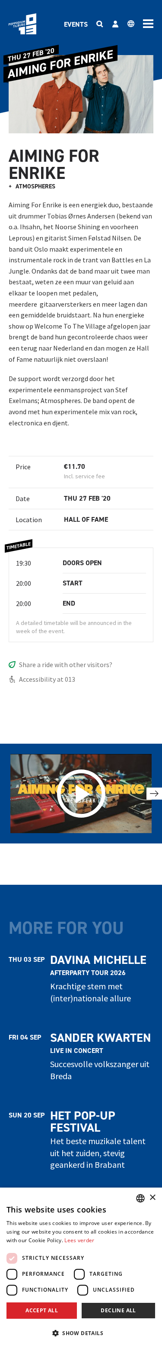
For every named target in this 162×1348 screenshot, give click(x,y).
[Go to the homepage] (22, 23)
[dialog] (81, 1268)
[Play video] (81, 793)
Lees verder (79, 1240)
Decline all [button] (118, 1310)
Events (76, 24)
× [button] (152, 1197)
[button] (81, 1333)
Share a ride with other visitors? (65, 664)
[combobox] (140, 1198)
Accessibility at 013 (47, 679)
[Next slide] (154, 794)
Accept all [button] (41, 1310)
